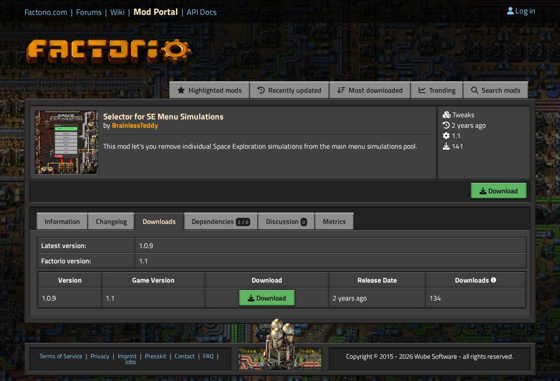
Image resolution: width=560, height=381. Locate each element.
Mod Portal (155, 11)
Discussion (285, 221)
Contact (185, 356)
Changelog (111, 221)
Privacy (100, 356)
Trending (441, 90)
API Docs (202, 12)
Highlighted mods (214, 90)
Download (502, 190)
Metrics (334, 221)
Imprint (127, 356)
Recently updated (294, 90)
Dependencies (220, 221)
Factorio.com (45, 12)
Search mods (500, 90)
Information (62, 221)
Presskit (155, 356)
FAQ (208, 356)
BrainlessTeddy (135, 125)
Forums (89, 12)
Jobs (130, 362)
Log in (525, 11)
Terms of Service (60, 356)
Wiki (117, 12)
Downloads (159, 221)
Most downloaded (375, 90)
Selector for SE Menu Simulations (163, 116)
